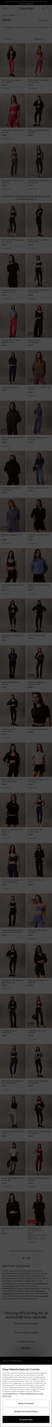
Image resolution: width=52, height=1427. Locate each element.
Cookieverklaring (10, 1393)
